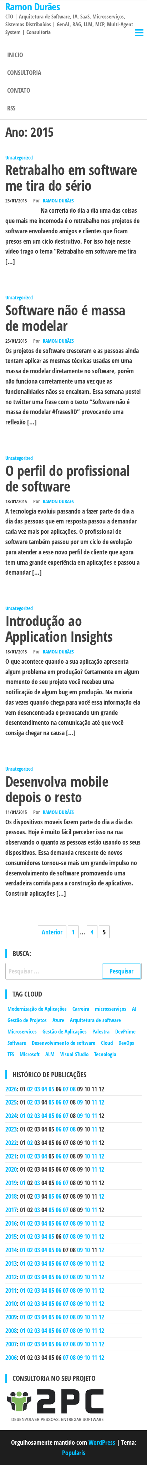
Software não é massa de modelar (65, 317)
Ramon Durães (58, 200)
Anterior (52, 932)
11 (94, 1102)
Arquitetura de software (95, 1020)
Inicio (15, 54)
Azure (58, 1020)
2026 (11, 1089)
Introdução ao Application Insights (59, 628)
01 (23, 1115)
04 (44, 1089)
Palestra (101, 1031)
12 (101, 1102)
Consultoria (24, 72)
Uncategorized (19, 157)
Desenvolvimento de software (63, 1042)
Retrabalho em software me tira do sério (71, 177)
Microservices (22, 1031)
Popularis (73, 1452)
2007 (11, 1344)
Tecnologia (105, 1054)
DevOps (126, 1042)
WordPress (101, 1442)
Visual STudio (74, 1054)
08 (73, 1089)
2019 (11, 1182)
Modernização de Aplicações (37, 1008)
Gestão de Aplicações (64, 1031)
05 (51, 1089)
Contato (18, 90)
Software (16, 1042)
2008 (11, 1330)
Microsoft (30, 1054)
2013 (11, 1263)
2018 (11, 1196)
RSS (11, 108)
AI (134, 1008)
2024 (11, 1115)
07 (66, 1089)
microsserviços (110, 1008)
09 (80, 1102)
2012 (11, 1277)
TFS (10, 1054)
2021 (11, 1156)
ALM (50, 1054)
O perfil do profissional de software (67, 478)
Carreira (80, 1008)
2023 (11, 1129)
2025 (11, 1102)
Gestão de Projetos (27, 1020)
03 (37, 1089)
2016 (11, 1223)
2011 (11, 1290)
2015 (11, 1236)
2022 (11, 1142)
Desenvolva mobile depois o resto (56, 789)
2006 (11, 1357)
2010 (11, 1303)
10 (87, 1115)
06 (58, 1102)
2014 (11, 1250)
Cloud (107, 1042)
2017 (11, 1209)
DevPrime (125, 1031)
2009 (11, 1317)
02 (30, 1089)
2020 (11, 1169)
